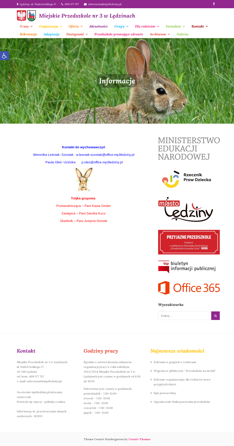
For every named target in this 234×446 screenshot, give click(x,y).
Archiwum (158, 34)
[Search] (215, 315)
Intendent (173, 26)
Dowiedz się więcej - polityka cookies (41, 401)
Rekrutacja (28, 34)
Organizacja (48, 26)
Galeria (182, 34)
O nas (24, 26)
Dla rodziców (145, 26)
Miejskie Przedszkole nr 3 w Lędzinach (87, 15)
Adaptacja (51, 34)
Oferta (74, 26)
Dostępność (75, 34)
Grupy (119, 26)
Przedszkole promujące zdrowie (118, 34)
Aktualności (98, 26)
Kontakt (198, 26)
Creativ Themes (139, 439)
